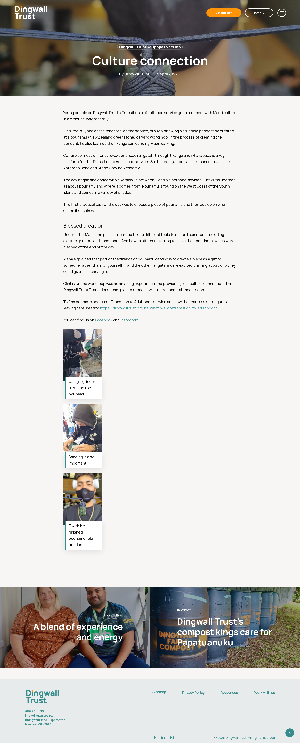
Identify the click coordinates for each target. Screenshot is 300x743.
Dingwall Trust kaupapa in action (150, 47)
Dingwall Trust (136, 74)
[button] (281, 13)
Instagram (129, 320)
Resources (229, 692)
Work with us (264, 692)
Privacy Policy (193, 692)
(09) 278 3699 (34, 711)
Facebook (103, 320)
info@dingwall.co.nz (39, 715)
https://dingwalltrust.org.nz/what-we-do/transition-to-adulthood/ (158, 308)
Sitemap (159, 691)
